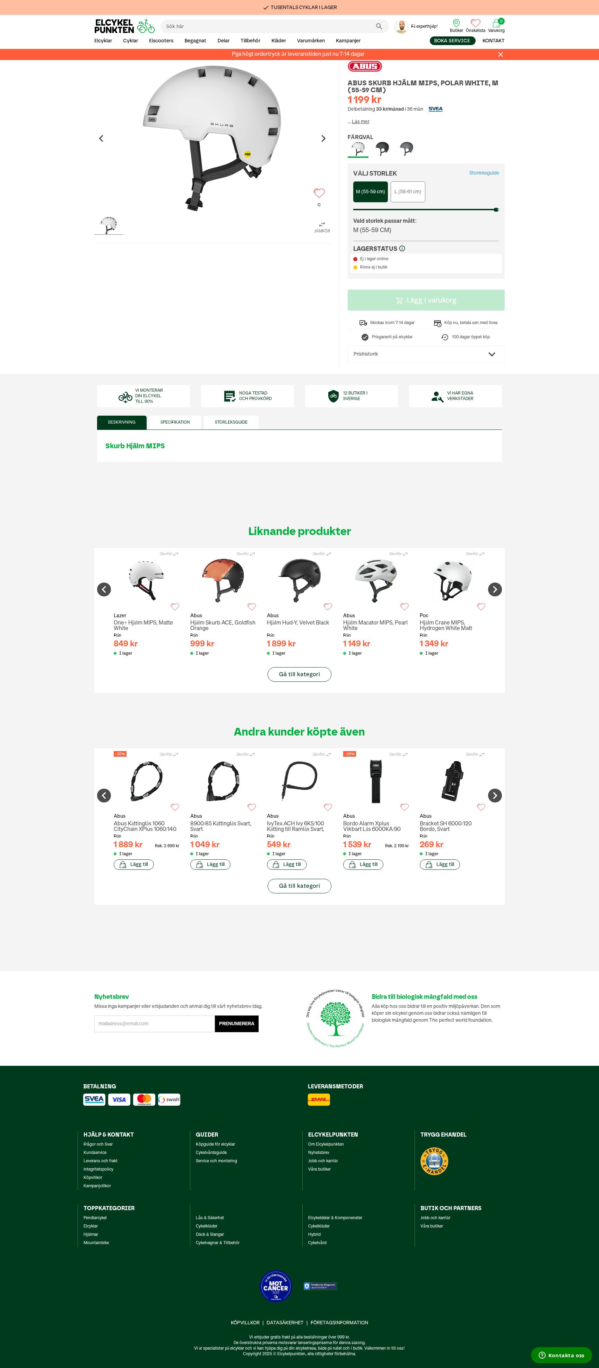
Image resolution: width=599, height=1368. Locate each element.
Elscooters (161, 41)
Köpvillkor (93, 1178)
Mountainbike (96, 1243)
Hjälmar (91, 1235)
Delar (223, 41)
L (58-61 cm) (407, 191)
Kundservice (95, 1153)
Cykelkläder (206, 1226)
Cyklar (130, 41)
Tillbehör (250, 41)
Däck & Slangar (210, 1235)
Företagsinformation (339, 1322)
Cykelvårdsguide (211, 1153)
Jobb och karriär (323, 1161)
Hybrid (314, 1235)
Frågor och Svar (98, 1144)
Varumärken (311, 41)
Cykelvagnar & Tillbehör (218, 1243)
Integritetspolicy (98, 1169)
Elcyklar (103, 41)
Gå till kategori (299, 674)
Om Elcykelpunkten (326, 1144)
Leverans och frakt (101, 1161)
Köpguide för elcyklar (215, 1144)
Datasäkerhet (285, 1322)
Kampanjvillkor (97, 1186)
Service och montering (216, 1161)
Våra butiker (319, 1169)
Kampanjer (348, 41)
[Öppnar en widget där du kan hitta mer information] (561, 1356)
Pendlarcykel (95, 1218)
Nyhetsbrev (318, 1153)
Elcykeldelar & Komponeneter (335, 1218)
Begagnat (195, 41)
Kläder (278, 41)
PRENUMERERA (236, 1023)
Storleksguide (484, 173)
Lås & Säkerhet (210, 1218)
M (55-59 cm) (370, 191)
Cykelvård (317, 1243)
